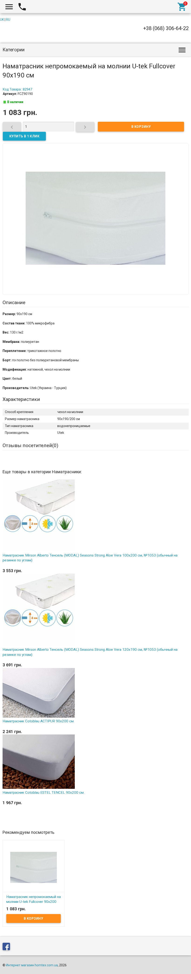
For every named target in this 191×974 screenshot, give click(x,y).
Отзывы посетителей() (30, 445)
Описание (14, 302)
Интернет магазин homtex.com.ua (32, 965)
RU (8, 19)
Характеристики (21, 399)
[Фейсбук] (7, 947)
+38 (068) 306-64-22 (166, 28)
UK (2, 19)
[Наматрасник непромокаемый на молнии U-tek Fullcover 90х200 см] (33, 867)
